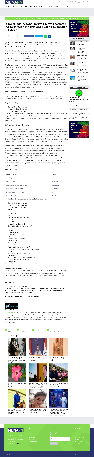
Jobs (30, 443)
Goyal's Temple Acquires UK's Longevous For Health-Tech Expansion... (58, 359)
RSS (78, 443)
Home (8, 6)
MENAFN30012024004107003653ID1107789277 (23, 297)
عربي (79, 2)
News (14, 6)
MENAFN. (17, 454)
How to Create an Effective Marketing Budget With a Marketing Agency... (78, 118)
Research (48, 6)
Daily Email (80, 439)
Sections (66, 6)
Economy (55, 18)
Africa (38, 18)
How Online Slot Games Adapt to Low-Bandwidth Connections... (78, 106)
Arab (25, 18)
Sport (82, 18)
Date (7, 35)
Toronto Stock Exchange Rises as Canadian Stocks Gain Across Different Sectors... (79, 114)
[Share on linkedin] (49, 36)
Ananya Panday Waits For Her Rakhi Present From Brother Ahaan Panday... (37, 411)
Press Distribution (25, 6)
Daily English (54, 433)
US (9, 18)
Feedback (31, 446)
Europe (18, 18)
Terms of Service (33, 432)
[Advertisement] (47, 12)
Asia (32, 18)
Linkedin (79, 441)
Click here (18, 443)
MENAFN (9, 43)
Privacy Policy (32, 435)
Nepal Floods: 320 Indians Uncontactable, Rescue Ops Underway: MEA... (37, 359)
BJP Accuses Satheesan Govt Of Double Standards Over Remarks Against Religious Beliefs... (16, 411)
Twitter (79, 435)
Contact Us (32, 437)
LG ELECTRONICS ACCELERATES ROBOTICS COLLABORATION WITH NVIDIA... (81, 50)
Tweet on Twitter (39, 36)
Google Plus (80, 437)
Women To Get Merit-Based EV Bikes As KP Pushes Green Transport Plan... (59, 385)
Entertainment (71, 18)
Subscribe (53, 443)
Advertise (31, 439)
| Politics (45, 18)
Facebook (80, 432)
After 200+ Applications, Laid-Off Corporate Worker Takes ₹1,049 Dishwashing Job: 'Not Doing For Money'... (16, 360)
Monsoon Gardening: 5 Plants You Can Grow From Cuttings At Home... (17, 385)
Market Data (38, 6)
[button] (83, 2)
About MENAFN (33, 441)
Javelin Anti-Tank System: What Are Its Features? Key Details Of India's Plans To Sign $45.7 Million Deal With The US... (38, 385)
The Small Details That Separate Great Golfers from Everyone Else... (78, 110)
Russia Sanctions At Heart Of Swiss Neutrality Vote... (82, 43)
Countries (57, 6)
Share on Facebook (29, 36)
